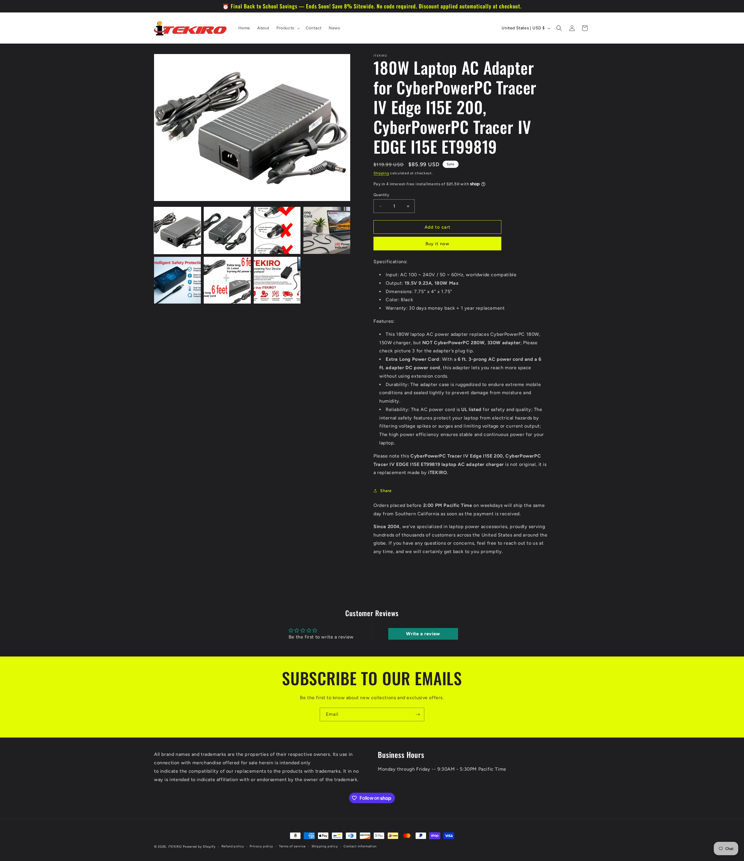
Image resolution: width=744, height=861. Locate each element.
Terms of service (292, 846)
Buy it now (437, 243)
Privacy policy (261, 846)
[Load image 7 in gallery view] (277, 280)
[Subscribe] (417, 714)
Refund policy (232, 846)
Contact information (360, 846)
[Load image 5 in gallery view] (177, 280)
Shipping (381, 173)
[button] (287, 28)
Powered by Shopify (199, 847)
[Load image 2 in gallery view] (227, 230)
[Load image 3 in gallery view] (277, 230)
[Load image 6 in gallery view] (227, 280)
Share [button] (386, 490)
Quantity (381, 195)
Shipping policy (325, 846)
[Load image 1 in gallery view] (177, 230)
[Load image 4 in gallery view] (326, 230)
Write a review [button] (423, 633)
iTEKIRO (175, 847)
